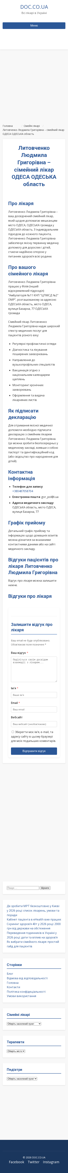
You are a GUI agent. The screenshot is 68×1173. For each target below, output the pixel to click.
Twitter (33, 1162)
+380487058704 (22, 491)
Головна (12, 983)
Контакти (13, 987)
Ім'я (14, 688)
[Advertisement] (34, 85)
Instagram (51, 1162)
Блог (10, 974)
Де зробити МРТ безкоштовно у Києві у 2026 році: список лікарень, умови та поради (33, 910)
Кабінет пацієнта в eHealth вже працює (34, 919)
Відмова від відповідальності (27, 978)
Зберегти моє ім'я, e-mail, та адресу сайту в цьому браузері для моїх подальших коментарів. (33, 736)
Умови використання (21, 996)
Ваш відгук (19, 653)
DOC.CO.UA (34, 6)
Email (15, 703)
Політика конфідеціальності (26, 992)
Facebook (16, 1162)
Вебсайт (17, 717)
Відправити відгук (34, 751)
